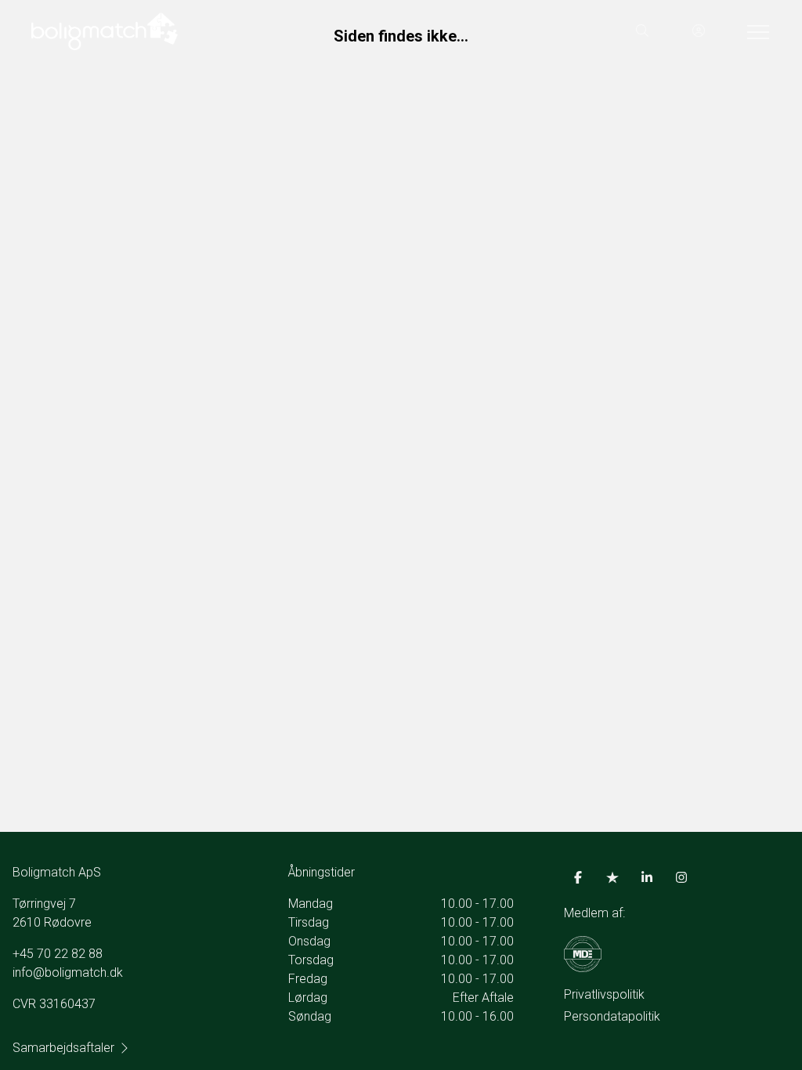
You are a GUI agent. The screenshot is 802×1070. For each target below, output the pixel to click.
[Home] (216, 31)
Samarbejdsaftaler (63, 1047)
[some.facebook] (578, 877)
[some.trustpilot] (612, 877)
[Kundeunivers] (698, 31)
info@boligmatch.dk (68, 972)
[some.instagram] (681, 877)
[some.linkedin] (647, 877)
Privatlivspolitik (604, 994)
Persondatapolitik (612, 1016)
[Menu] (755, 31)
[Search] (642, 31)
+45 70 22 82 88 (58, 953)
